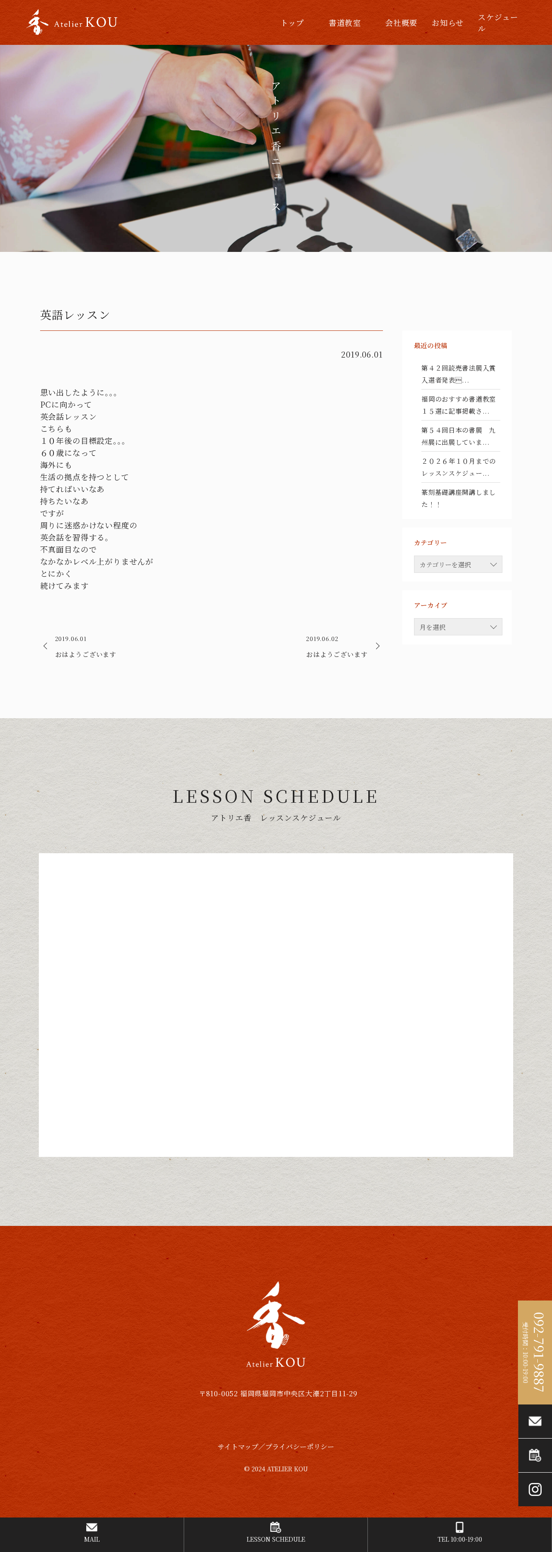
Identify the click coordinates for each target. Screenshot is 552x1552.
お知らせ (448, 22)
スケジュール (498, 22)
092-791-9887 (539, 1352)
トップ (292, 22)
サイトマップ (238, 1446)
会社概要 (401, 22)
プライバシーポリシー (299, 1446)
